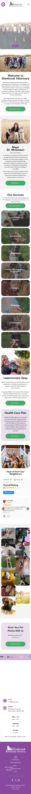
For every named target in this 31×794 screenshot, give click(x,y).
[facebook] (12, 780)
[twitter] (15, 780)
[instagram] (18, 780)
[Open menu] (3, 4)
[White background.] (28, 4)
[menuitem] (15, 756)
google (8, 517)
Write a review (8, 492)
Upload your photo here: (15, 635)
